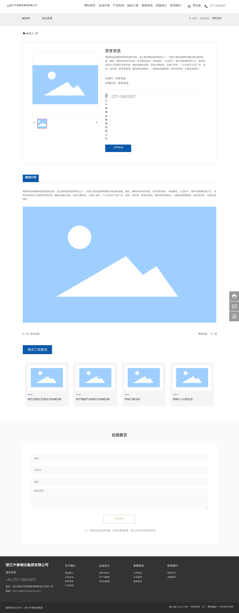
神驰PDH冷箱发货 (183, 400)
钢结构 (26, 19)
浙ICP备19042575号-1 (179, 608)
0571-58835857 (218, 6)
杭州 (231, 607)
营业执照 (195, 607)
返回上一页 (32, 34)
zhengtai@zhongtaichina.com (27, 592)
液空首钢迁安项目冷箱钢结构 (44, 400)
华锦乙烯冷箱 (132, 400)
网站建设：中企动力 (218, 607)
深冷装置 (47, 19)
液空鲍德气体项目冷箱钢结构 (93, 400)
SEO (203, 607)
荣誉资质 (204, 19)
